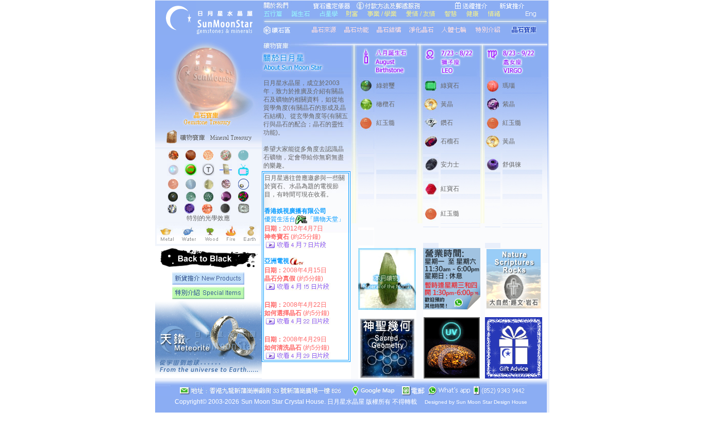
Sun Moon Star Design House (491, 402)
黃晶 (447, 104)
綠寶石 (450, 85)
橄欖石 (385, 104)
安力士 (450, 164)
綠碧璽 (385, 85)
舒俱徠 (511, 164)
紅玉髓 (385, 122)
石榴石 (450, 141)
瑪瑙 (508, 85)
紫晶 (508, 104)
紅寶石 (450, 188)
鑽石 (447, 122)
